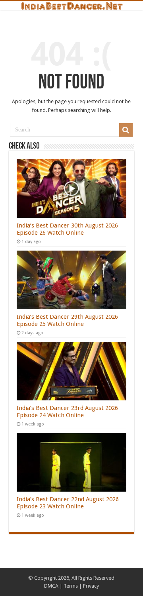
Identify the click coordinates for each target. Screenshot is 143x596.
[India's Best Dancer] (71, 5)
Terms (71, 586)
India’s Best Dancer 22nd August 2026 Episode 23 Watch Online (68, 503)
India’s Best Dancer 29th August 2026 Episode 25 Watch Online (67, 320)
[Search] (126, 130)
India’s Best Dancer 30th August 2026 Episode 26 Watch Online (67, 229)
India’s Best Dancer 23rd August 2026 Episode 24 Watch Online (67, 411)
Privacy (91, 586)
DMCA (51, 586)
